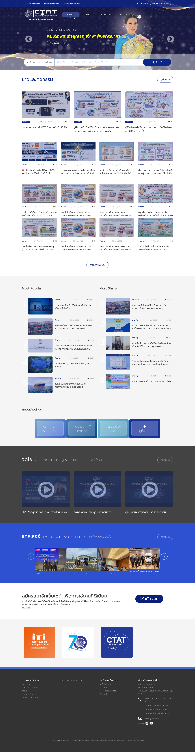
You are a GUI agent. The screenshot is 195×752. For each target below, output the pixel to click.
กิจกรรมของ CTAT (113, 428)
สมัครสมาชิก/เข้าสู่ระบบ (160, 3)
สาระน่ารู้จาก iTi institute (81, 428)
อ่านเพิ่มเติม (57, 43)
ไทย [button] (141, 3)
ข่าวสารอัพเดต (28, 684)
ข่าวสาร (89, 14)
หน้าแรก (70, 14)
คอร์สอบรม (125, 14)
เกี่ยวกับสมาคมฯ (34, 3)
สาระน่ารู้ (25, 691)
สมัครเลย (151, 599)
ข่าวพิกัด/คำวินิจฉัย (30, 697)
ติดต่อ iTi (103, 694)
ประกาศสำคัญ (27, 694)
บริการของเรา (107, 14)
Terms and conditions (136, 740)
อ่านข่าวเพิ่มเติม (97, 265)
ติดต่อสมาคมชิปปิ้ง (146, 687)
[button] (26, 36)
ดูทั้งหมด (165, 79)
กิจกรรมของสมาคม (30, 687)
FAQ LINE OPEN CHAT (71, 3)
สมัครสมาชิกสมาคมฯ (51, 3)
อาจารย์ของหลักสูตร (107, 691)
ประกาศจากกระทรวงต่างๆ (50, 428)
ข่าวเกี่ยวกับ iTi (105, 687)
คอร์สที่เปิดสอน (105, 684)
